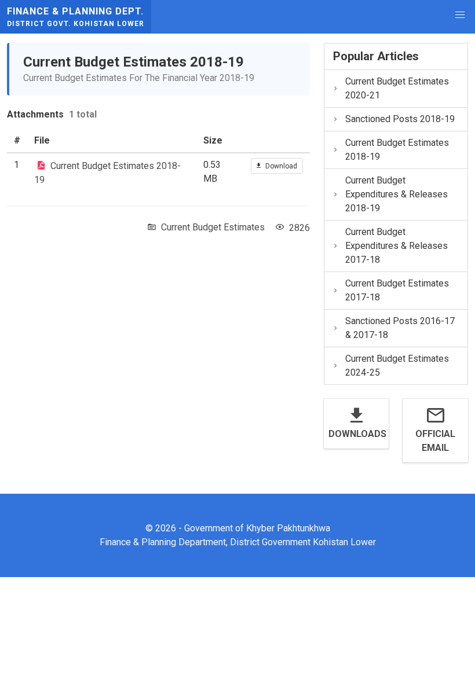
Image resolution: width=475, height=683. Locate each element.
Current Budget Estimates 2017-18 (397, 290)
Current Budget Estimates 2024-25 (397, 365)
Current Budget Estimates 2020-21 (397, 88)
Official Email (435, 440)
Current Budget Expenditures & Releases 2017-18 (396, 245)
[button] (460, 15)
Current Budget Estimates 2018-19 (397, 149)
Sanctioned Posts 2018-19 (400, 118)
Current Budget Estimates (213, 227)
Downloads (356, 433)
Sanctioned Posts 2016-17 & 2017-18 (400, 327)
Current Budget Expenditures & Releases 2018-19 (396, 194)
